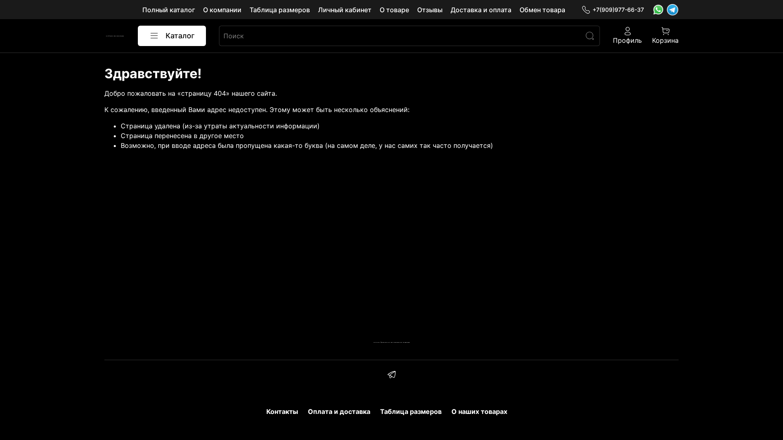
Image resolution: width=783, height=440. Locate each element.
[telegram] (391, 375)
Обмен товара (542, 10)
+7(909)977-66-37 (618, 9)
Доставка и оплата (481, 10)
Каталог (180, 35)
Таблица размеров (280, 10)
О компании (222, 10)
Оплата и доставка (339, 411)
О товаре (394, 10)
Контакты (282, 411)
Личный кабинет (345, 10)
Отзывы (429, 10)
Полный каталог (168, 10)
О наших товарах (479, 411)
